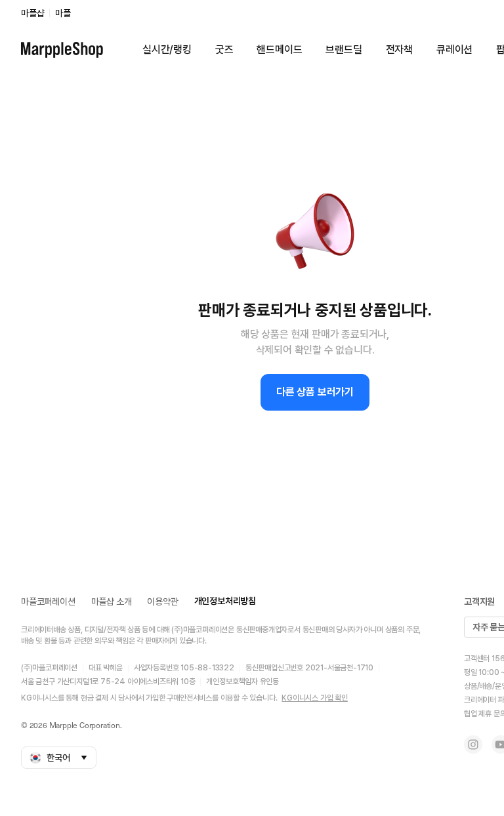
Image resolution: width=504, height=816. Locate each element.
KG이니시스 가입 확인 (315, 698)
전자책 (399, 49)
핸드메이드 (279, 49)
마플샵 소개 (111, 601)
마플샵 (32, 13)
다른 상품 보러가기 (315, 392)
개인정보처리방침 (225, 601)
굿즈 (224, 49)
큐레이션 (454, 49)
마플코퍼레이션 (48, 601)
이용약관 (162, 601)
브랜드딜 (344, 49)
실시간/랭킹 (167, 49)
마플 (63, 13)
